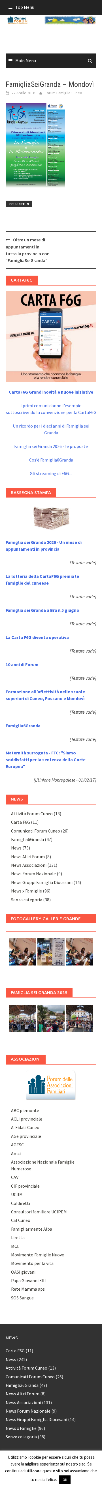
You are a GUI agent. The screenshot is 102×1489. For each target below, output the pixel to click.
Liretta (18, 1237)
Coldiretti (20, 1203)
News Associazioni (28, 865)
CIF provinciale (25, 1186)
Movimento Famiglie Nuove (37, 1255)
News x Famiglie (26, 891)
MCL (15, 1246)
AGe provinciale (26, 1136)
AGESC (17, 1144)
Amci (16, 1153)
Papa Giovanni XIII (28, 1280)
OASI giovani (23, 1272)
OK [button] (65, 1479)
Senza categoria (26, 899)
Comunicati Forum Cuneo (35, 831)
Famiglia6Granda (27, 839)
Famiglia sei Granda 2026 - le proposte (51, 446)
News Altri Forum (28, 856)
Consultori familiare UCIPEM (39, 1212)
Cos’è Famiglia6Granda (51, 460)
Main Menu (25, 60)
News (16, 848)
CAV (14, 1177)
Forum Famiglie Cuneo (63, 92)
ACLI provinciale (26, 1119)
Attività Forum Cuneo (32, 813)
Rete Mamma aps (28, 1289)
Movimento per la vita (32, 1263)
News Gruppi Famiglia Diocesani (42, 882)
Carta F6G (20, 822)
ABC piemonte (25, 1110)
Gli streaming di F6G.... (51, 473)
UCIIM (17, 1194)
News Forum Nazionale (33, 873)
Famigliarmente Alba (31, 1229)
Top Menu (24, 7)
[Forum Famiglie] (51, 1084)
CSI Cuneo (20, 1220)
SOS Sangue (22, 1298)
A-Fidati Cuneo (25, 1127)
